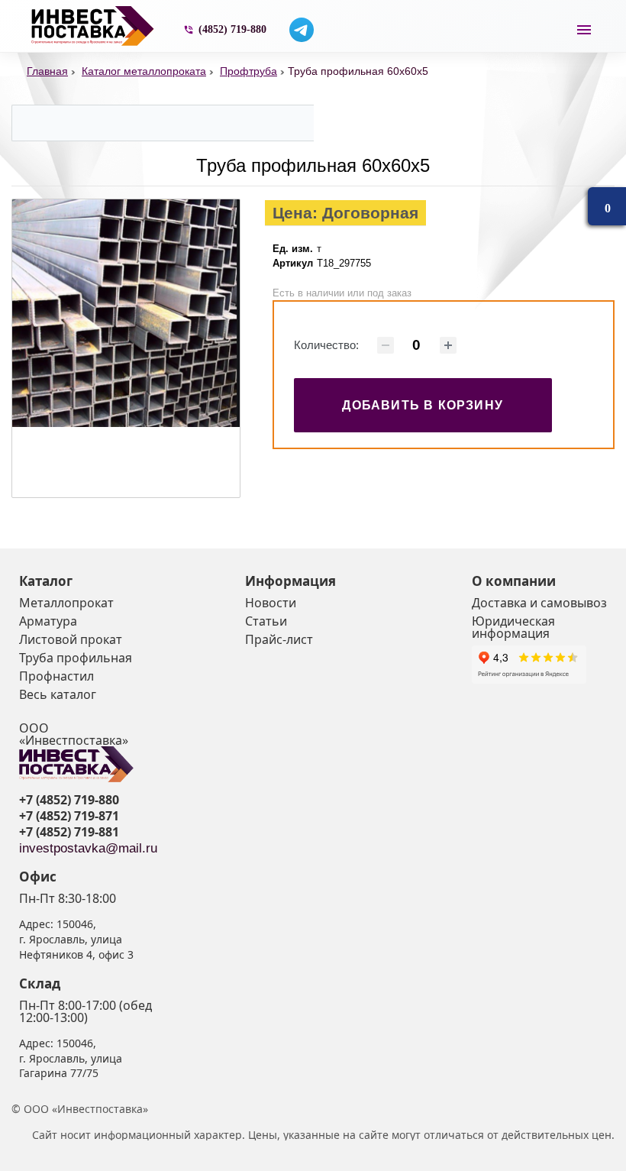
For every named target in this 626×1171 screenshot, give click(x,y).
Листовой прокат (70, 639)
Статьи (266, 621)
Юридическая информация (513, 627)
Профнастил (56, 676)
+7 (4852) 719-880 (69, 800)
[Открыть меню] (584, 30)
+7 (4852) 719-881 (69, 832)
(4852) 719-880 (232, 29)
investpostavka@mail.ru (88, 848)
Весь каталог (57, 694)
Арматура (48, 621)
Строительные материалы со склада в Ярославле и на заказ (95, 26)
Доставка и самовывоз (539, 602)
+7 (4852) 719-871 (69, 816)
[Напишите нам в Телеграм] (301, 30)
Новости (270, 602)
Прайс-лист (279, 639)
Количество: (326, 344)
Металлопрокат (66, 602)
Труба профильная (75, 657)
